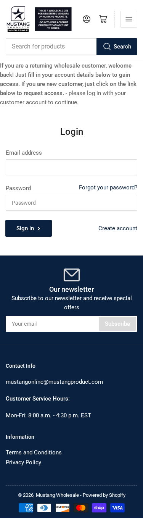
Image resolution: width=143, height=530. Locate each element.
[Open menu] (129, 19)
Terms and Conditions (34, 452)
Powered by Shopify (104, 495)
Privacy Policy (23, 462)
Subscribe (117, 323)
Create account (117, 228)
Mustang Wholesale (57, 495)
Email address (24, 152)
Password (18, 188)
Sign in (25, 228)
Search (122, 46)
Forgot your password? (108, 187)
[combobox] (71, 46)
